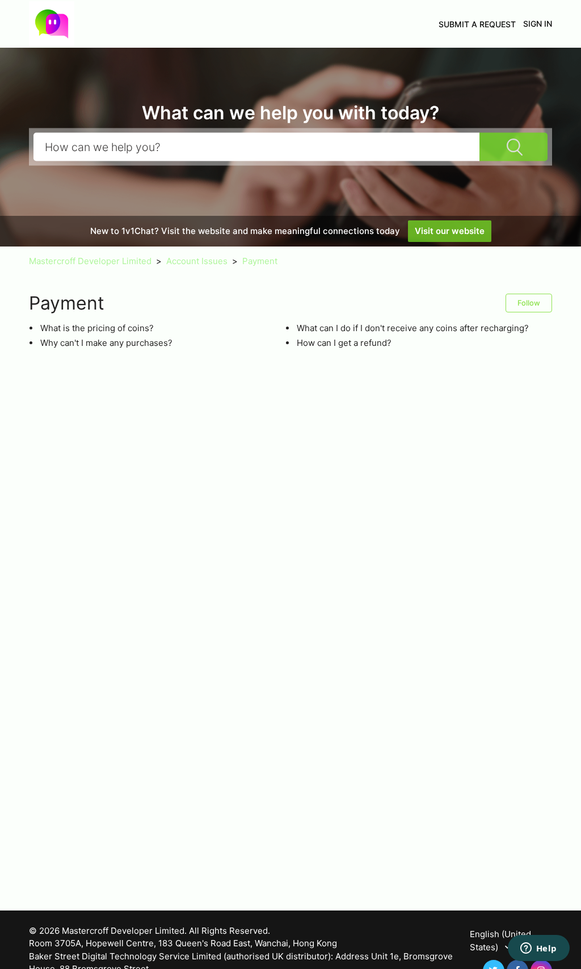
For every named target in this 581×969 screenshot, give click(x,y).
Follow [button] (528, 302)
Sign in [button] (537, 23)
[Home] (51, 23)
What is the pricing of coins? (97, 328)
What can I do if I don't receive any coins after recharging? (413, 328)
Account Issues (197, 261)
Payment (259, 261)
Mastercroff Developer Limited (90, 261)
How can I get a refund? (344, 342)
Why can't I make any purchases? (106, 342)
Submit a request (477, 24)
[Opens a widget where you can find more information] (538, 949)
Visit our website (450, 230)
